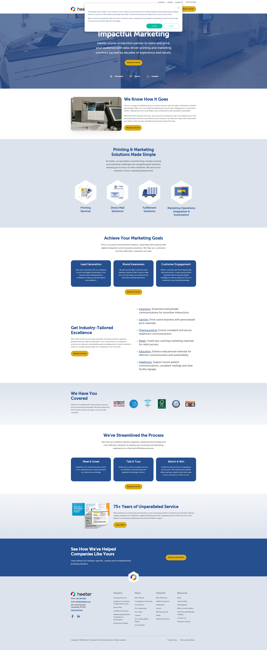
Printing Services (119, 598)
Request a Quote (187, 9)
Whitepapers (182, 605)
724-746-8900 (81, 598)
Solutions (117, 593)
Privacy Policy (172, 640)
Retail (158, 615)
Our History (139, 605)
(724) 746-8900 (191, 2)
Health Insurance (162, 601)
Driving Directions (77, 610)
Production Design (120, 623)
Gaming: (144, 319)
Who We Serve (161, 598)
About (138, 593)
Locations (161, 2)
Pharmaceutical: (148, 330)
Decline (171, 26)
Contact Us (179, 2)
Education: (145, 351)
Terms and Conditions (187, 640)
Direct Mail (117, 607)
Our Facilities (140, 625)
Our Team (138, 612)
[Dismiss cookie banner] (178, 8)
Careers (170, 2)
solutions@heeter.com (83, 602)
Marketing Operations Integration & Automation (121, 617)
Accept (154, 26)
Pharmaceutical (162, 612)
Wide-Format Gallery (185, 608)
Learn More (120, 525)
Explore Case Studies (176, 557)
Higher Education (163, 619)
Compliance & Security (144, 601)
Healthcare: (145, 362)
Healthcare (160, 605)
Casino (158, 608)
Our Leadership (141, 608)
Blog (179, 598)
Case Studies (182, 601)
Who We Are (139, 598)
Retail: (142, 341)
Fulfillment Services (120, 611)
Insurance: (145, 309)
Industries (161, 593)
